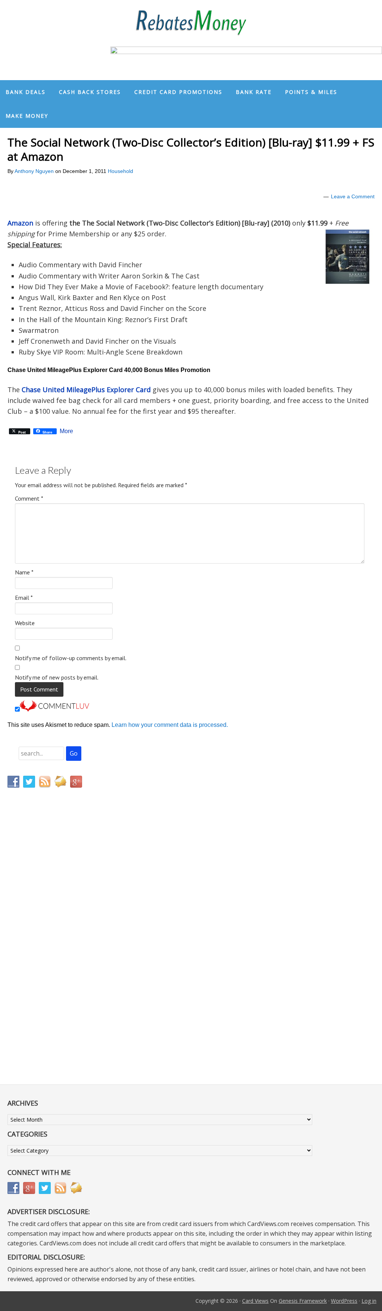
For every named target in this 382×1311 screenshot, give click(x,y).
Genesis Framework (303, 1300)
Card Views (255, 1300)
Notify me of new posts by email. (56, 677)
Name (24, 572)
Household (120, 171)
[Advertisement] (43, 949)
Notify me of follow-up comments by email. (70, 658)
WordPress (344, 1300)
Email (24, 597)
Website (25, 623)
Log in (368, 1300)
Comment (29, 498)
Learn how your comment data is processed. (170, 725)
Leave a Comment (353, 196)
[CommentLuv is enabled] (54, 709)
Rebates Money (191, 23)
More (66, 431)
